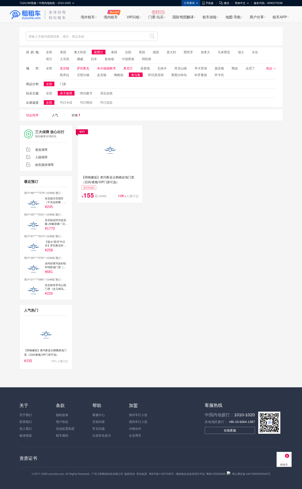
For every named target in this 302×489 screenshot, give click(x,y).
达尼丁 (250, 68)
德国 (156, 52)
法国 (128, 52)
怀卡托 (219, 75)
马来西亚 (224, 52)
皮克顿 (101, 75)
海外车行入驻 (138, 415)
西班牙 (188, 52)
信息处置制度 (65, 428)
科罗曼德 (201, 75)
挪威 (80, 59)
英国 (142, 52)
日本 (94, 59)
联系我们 (25, 421)
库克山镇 (180, 68)
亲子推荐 (66, 93)
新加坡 (109, 59)
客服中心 (98, 415)
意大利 (171, 52)
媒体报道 (25, 435)
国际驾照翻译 (183, 17)
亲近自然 (106, 93)
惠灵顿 (219, 68)
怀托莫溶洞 (156, 75)
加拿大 (205, 52)
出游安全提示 (101, 435)
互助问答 (98, 421)
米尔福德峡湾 (106, 68)
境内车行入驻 (138, 421)
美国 (63, 52)
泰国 (114, 52)
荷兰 (49, 59)
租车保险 (210, 17)
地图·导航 (233, 17)
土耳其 (64, 59)
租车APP (280, 17)
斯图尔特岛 (179, 75)
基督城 (145, 68)
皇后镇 (64, 68)
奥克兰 (128, 68)
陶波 (235, 68)
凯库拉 (64, 75)
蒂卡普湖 (201, 68)
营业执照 (141, 474)
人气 (55, 115)
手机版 (210, 3)
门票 (63, 84)
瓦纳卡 (162, 68)
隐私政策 (62, 415)
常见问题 (98, 428)
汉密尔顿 (83, 75)
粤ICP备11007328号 (161, 474)
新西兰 (98, 52)
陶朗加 (118, 75)
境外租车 (88, 17)
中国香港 (128, 59)
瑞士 (241, 52)
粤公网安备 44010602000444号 (251, 474)
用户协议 (62, 421)
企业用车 (135, 435)
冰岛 (255, 52)
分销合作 (135, 428)
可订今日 (66, 102)
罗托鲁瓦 (83, 68)
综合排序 (32, 115)
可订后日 (106, 102)
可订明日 (86, 102)
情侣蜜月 (86, 93)
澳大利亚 (80, 52)
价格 (75, 115)
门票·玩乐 (156, 17)
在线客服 (230, 430)
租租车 (25, 15)
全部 (49, 52)
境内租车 (111, 17)
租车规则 (62, 435)
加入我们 (25, 428)
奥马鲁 (135, 75)
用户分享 (257, 17)
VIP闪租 (133, 17)
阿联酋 (146, 59)
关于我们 (25, 415)
